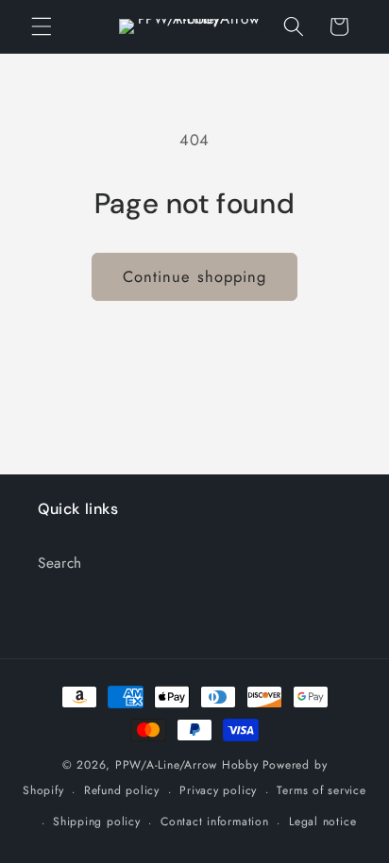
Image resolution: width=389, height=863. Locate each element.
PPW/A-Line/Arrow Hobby (187, 764)
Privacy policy (218, 790)
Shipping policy (97, 821)
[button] (41, 26)
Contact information (215, 821)
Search (60, 563)
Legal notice (322, 821)
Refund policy (122, 790)
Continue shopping (195, 276)
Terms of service (321, 790)
